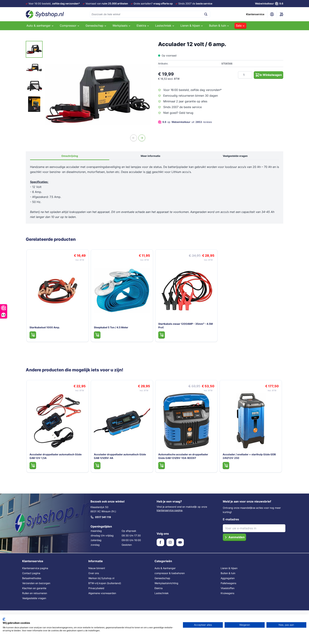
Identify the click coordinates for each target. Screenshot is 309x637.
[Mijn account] (272, 14)
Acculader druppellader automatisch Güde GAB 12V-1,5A (56, 456)
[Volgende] (141, 138)
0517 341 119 (103, 517)
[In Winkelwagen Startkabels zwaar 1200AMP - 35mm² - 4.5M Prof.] (161, 334)
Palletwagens (228, 583)
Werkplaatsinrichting (166, 583)
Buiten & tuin (228, 573)
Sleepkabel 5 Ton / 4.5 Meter (111, 327)
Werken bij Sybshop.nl (101, 578)
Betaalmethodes (31, 578)
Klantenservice (255, 14)
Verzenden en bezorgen (36, 583)
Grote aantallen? (153, 3)
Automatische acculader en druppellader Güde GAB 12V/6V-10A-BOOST (183, 456)
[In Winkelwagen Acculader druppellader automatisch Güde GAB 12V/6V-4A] (97, 465)
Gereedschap (162, 578)
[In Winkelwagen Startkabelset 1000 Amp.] (33, 334)
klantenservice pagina (169, 510)
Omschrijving (69, 155)
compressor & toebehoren (169, 573)
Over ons (93, 573)
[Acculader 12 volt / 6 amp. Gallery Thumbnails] (34, 76)
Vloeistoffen (227, 588)
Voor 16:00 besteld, (54, 3)
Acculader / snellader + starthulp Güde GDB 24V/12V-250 (249, 456)
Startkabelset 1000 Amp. (45, 327)
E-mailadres (231, 519)
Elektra (158, 588)
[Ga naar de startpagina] (45, 14)
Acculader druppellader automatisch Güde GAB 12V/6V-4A (120, 456)
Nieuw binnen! (96, 568)
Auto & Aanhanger (165, 568)
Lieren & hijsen (229, 568)
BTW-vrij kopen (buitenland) (104, 583)
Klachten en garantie (34, 588)
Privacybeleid (96, 588)
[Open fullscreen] (98, 94)
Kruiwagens (227, 593)
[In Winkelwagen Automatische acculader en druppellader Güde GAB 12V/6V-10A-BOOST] (161, 465)
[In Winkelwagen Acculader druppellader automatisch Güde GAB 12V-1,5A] (33, 465)
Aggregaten (228, 578)
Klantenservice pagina (35, 568)
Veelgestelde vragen (235, 155)
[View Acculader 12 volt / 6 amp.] (34, 49)
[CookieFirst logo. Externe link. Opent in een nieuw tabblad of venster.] (4, 619)
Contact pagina (31, 573)
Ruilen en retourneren (34, 593)
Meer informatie (150, 155)
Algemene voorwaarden (102, 593)
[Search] (206, 14)
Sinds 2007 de (195, 3)
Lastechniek (161, 593)
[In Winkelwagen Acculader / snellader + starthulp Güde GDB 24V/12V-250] (226, 465)
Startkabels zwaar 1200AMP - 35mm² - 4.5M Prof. (185, 325)
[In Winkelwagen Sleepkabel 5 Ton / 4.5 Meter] (97, 334)
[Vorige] (133, 138)
